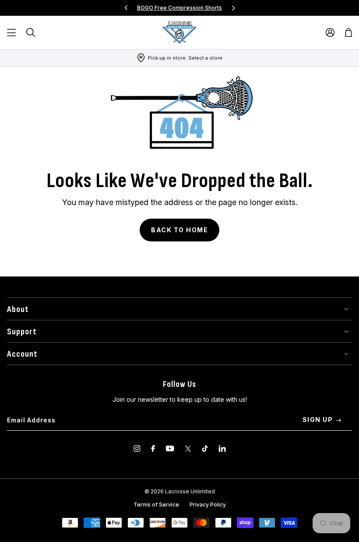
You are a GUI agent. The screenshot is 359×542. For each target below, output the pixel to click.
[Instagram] (137, 448)
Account (22, 354)
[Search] (30, 32)
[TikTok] (205, 448)
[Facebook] (153, 448)
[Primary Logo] (179, 32)
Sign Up (318, 419)
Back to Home (179, 230)
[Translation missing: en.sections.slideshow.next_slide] (233, 7)
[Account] (330, 32)
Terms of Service (156, 504)
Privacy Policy (208, 504)
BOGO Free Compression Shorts (179, 7)
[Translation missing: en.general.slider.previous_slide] (126, 7)
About (18, 309)
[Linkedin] (222, 448)
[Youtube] (169, 448)
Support (22, 331)
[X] (188, 448)
